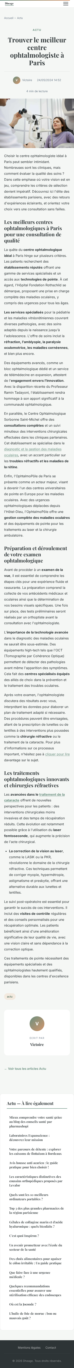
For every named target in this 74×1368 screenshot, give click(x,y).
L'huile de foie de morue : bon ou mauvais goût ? (32, 1315)
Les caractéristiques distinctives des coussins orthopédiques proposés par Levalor (35, 1181)
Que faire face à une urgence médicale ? (29, 1274)
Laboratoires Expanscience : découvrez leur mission (29, 1137)
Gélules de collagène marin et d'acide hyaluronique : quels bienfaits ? (36, 1224)
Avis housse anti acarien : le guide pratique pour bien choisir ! (33, 1165)
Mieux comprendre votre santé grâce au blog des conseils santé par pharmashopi (35, 1121)
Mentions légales (29, 1347)
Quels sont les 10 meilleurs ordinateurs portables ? (28, 1197)
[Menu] (66, 3)
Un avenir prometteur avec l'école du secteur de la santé (35, 1247)
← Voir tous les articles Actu (25, 1069)
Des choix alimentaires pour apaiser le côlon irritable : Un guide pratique (35, 1261)
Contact (50, 1347)
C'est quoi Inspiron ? (24, 1236)
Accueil (8, 18)
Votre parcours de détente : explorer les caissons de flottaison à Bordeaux (35, 1151)
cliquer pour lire (57, 754)
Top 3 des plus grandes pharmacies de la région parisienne (36, 1210)
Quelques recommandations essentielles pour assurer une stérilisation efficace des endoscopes (35, 1290)
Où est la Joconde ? (22, 1304)
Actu (20, 18)
